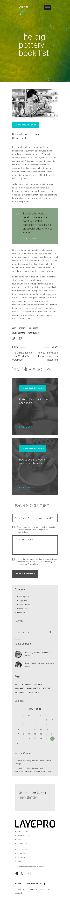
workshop (34, 692)
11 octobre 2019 (32, 388)
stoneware (34, 333)
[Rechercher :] (35, 632)
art (14, 328)
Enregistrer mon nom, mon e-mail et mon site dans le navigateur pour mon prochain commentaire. (36, 529)
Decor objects (23, 596)
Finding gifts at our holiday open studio (33, 401)
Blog (19, 861)
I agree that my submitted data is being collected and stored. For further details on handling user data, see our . (37, 561)
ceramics (27, 684)
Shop (20, 839)
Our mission (23, 853)
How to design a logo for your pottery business (32, 461)
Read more (25, 427)
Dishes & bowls (20, 134)
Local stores (23, 831)
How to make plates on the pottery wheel (39, 664)
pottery (47, 688)
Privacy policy (23, 835)
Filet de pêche (23, 608)
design (23, 328)
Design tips (22, 601)
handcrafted (19, 333)
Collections (22, 843)
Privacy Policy (33, 564)
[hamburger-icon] (47, 7)
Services (21, 857)
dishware (34, 328)
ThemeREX (32, 889)
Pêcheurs (21, 612)
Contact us (22, 849)
